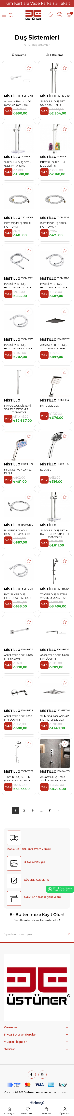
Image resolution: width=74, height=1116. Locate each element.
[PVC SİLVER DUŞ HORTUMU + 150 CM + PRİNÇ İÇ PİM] (19, 571)
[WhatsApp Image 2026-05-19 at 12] (37, 987)
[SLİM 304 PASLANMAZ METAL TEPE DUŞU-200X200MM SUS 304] (55, 692)
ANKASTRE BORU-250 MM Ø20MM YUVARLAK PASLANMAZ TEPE (18, 717)
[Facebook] (32, 1074)
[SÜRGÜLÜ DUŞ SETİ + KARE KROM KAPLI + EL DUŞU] (55, 507)
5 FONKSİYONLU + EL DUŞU (17, 471)
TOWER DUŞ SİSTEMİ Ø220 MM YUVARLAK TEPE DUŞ (17, 778)
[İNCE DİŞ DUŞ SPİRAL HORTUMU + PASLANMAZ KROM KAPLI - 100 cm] (55, 199)
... (41, 810)
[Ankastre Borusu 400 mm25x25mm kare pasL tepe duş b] (19, 78)
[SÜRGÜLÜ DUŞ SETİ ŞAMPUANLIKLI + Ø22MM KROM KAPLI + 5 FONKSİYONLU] (55, 78)
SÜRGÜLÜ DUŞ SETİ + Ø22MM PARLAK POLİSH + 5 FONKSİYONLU (17, 164)
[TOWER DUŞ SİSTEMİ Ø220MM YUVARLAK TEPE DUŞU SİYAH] (55, 571)
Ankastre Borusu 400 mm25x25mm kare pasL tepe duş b (17, 103)
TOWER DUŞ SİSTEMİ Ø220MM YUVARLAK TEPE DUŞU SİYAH (53, 596)
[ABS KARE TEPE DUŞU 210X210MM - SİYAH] (55, 321)
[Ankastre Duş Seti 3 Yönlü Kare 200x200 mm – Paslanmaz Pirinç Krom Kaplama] (55, 753)
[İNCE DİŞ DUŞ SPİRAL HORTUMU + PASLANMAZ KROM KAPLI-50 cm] (19, 199)
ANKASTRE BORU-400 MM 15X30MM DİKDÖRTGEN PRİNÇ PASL (18, 657)
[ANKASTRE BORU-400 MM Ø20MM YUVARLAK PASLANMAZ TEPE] (55, 632)
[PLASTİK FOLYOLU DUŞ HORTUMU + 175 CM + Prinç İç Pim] (19, 507)
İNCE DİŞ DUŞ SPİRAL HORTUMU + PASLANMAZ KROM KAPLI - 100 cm (54, 225)
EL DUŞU (46, 469)
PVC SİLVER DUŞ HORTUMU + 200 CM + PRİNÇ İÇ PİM (18, 346)
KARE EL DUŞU (49, 405)
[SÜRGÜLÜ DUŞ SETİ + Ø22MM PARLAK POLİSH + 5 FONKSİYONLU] (19, 139)
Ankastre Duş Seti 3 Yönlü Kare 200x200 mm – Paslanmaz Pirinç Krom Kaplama (54, 778)
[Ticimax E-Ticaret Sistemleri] (37, 1103)
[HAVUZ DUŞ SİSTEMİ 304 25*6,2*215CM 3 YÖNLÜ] (19, 382)
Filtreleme (57, 54)
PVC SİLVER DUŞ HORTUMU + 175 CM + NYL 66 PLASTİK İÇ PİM (18, 285)
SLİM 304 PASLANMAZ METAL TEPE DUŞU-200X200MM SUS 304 (54, 717)
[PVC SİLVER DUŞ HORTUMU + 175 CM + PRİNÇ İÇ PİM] (55, 260)
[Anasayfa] (28, 45)
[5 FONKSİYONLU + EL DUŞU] (19, 446)
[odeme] (37, 1085)
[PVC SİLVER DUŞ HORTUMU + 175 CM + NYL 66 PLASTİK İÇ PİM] (19, 260)
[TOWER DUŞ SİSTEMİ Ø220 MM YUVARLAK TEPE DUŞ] (19, 753)
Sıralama (20, 54)
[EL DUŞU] (55, 446)
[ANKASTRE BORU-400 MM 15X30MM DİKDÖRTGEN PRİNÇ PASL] (19, 632)
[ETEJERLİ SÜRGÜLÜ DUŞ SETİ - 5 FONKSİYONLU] (55, 139)
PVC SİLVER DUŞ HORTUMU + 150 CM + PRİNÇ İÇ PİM (17, 596)
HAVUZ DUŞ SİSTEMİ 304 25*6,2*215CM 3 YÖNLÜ (17, 407)
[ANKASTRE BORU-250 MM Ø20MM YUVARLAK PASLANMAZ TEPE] (19, 692)
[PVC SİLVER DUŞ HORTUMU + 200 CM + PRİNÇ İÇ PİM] (19, 321)
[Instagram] (42, 1074)
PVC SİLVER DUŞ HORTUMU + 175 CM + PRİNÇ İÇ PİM (53, 285)
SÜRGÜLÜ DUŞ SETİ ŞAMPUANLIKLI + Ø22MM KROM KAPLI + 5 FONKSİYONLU (54, 103)
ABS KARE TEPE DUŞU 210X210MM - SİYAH (54, 346)
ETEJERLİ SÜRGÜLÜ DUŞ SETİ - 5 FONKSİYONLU (52, 164)
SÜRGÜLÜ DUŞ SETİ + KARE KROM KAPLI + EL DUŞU (54, 532)
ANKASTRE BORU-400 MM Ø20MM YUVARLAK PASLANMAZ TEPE (54, 657)
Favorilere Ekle (29, 68)
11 (50, 810)
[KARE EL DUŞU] (55, 382)
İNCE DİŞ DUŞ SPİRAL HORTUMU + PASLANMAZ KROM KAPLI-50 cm (18, 225)
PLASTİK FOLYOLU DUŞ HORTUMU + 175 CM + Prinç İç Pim (17, 532)
